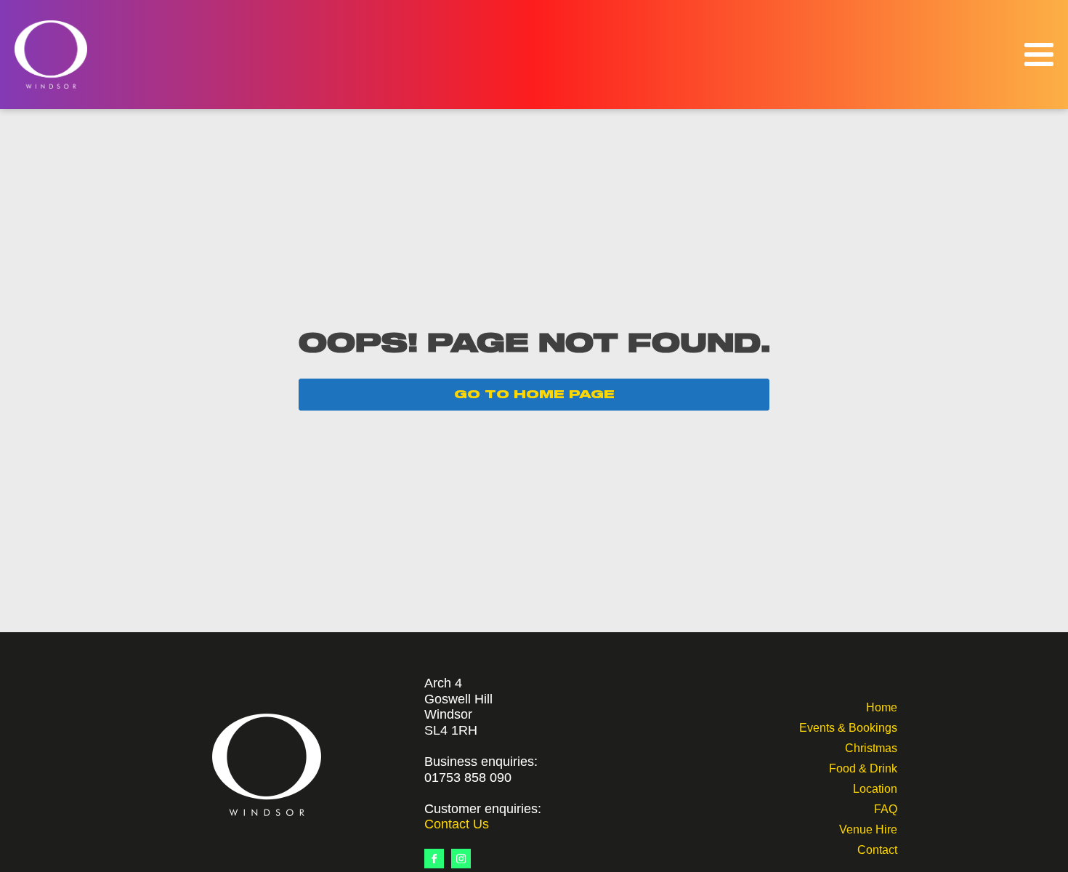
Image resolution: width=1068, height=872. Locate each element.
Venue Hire (868, 828)
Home (881, 706)
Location (875, 787)
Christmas (871, 746)
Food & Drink (863, 767)
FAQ (885, 807)
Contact (877, 848)
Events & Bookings (848, 726)
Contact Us (456, 824)
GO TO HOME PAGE (534, 394)
